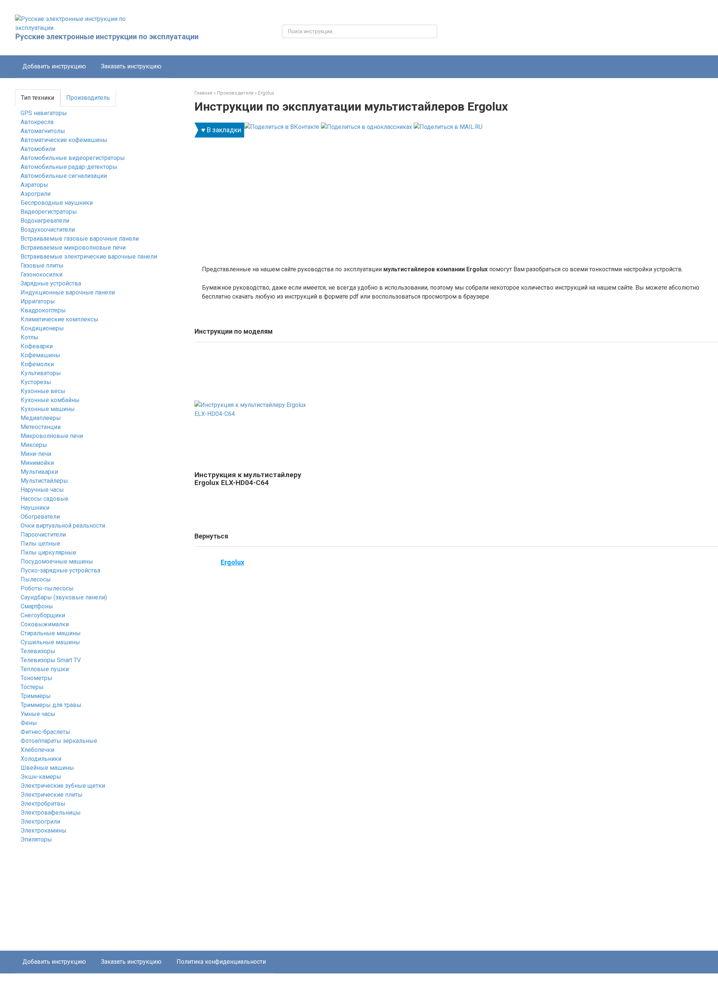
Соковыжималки (45, 624)
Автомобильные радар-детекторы (69, 166)
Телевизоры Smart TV (51, 660)
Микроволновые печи (52, 435)
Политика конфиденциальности (221, 961)
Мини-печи (36, 453)
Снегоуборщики (43, 615)
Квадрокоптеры (43, 310)
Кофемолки (37, 364)
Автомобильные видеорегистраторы (73, 157)
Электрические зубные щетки (63, 785)
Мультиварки (39, 471)
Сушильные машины (50, 642)
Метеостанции (41, 426)
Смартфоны (37, 606)
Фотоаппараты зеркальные (59, 740)
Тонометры (36, 678)
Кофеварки (37, 346)
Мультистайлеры (44, 480)
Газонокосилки (41, 274)
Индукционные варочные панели (68, 292)
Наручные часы (42, 489)
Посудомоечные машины (57, 561)
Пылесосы (36, 579)
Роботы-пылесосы (47, 588)
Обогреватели (40, 516)
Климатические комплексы (59, 319)
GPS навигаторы (44, 113)
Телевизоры (38, 651)
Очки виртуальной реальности (63, 525)
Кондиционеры (42, 328)
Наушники (35, 507)
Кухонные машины (48, 409)
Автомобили (38, 148)
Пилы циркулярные (48, 552)
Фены (29, 722)
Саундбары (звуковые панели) (64, 597)
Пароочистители (43, 534)
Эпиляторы (36, 839)
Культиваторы (41, 373)
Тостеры (32, 687)
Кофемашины (40, 355)
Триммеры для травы (51, 705)
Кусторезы (36, 382)
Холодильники (41, 758)
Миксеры (34, 444)
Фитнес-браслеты (45, 731)
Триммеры (36, 696)
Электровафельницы (51, 812)
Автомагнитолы (43, 131)
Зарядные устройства (51, 283)
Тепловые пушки (45, 669)
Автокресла (37, 122)
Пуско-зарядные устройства (60, 570)
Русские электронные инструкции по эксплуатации (107, 36)
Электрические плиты (52, 794)
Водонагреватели (45, 220)
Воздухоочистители (48, 229)
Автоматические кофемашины (64, 139)
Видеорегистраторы (49, 211)
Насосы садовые (44, 498)
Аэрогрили (35, 193)
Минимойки (37, 462)
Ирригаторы (38, 301)
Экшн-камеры (41, 776)
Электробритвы (43, 803)
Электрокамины (44, 830)
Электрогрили (40, 821)
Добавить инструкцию (54, 66)
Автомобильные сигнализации (64, 175)
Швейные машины (47, 767)
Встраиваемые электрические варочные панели (89, 256)
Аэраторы (34, 184)
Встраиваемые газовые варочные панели (80, 238)
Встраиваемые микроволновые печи (73, 247)
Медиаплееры (41, 418)
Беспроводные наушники (57, 202)
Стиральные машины (51, 633)
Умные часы (38, 713)
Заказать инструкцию (131, 66)
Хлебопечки (37, 749)
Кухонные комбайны (50, 400)
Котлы (30, 337)
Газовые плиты (42, 265)
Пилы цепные (40, 543)
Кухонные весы (43, 391)
